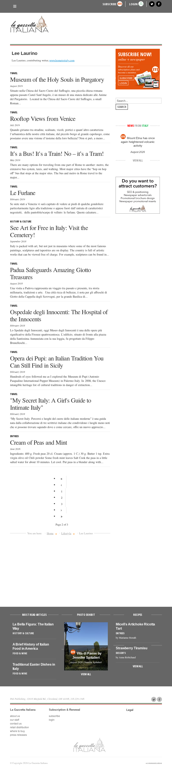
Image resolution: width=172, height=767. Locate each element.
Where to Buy (17, 731)
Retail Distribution (19, 727)
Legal (129, 709)
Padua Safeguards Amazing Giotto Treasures (50, 273)
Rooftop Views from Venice (43, 118)
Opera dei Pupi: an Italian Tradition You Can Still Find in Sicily (56, 361)
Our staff (14, 719)
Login (52, 719)
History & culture (20, 221)
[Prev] (61, 485)
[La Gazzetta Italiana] (31, 24)
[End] (61, 516)
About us (15, 716)
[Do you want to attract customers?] (138, 195)
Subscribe (109, 4)
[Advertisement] (60, 569)
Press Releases (18, 734)
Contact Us (16, 723)
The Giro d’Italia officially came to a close (137, 139)
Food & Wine (20, 653)
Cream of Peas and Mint (38, 442)
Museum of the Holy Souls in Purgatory (57, 79)
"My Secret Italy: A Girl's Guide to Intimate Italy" (50, 403)
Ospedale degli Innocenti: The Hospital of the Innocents (59, 315)
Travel (13, 73)
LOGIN (133, 4)
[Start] (61, 479)
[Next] (61, 510)
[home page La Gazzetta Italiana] (89, 744)
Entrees (14, 436)
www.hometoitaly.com (61, 60)
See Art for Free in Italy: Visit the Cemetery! (49, 231)
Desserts (121, 653)
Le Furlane (22, 192)
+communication (154, 762)
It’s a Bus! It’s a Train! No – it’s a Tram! (57, 153)
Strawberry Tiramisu (131, 648)
